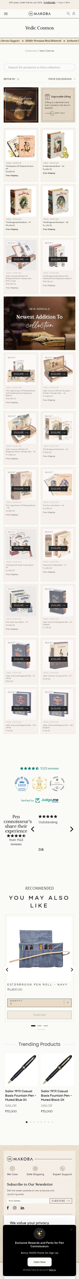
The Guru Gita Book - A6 (53, 505)
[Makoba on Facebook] (8, 1207)
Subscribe (59, 1200)
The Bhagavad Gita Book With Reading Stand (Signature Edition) (57, 277)
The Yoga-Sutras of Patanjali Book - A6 (20, 506)
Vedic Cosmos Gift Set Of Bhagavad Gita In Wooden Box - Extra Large (19, 278)
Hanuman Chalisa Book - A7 (55, 565)
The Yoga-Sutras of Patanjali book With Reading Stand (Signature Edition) (20, 393)
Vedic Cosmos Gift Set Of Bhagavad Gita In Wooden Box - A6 (21, 450)
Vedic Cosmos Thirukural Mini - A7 (57, 676)
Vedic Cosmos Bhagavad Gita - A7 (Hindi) (20, 677)
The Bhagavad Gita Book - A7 (18, 222)
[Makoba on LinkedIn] (22, 1207)
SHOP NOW (26, 110)
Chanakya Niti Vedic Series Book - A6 (20, 566)
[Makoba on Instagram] (14, 1207)
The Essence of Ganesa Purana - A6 (20, 167)
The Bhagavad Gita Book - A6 (55, 449)
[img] (16, 836)
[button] (33, 829)
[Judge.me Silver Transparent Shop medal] (57, 783)
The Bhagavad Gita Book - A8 (55, 222)
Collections (31, 50)
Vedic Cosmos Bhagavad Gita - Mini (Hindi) (21, 726)
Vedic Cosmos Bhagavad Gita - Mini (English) (58, 726)
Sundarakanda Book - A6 (53, 166)
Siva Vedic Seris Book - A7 (17, 622)
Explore (46, 336)
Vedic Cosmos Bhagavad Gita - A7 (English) (57, 623)
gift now (60, 113)
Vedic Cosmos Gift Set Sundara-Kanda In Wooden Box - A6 (57, 392)
